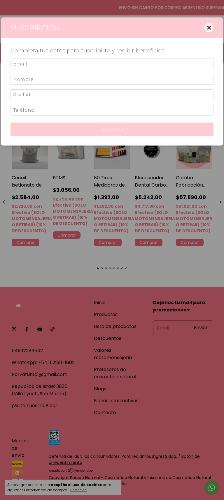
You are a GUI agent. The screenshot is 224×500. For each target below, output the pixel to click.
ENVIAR (112, 129)
